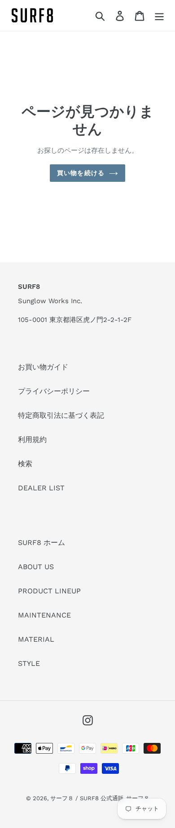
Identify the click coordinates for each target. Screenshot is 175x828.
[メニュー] (159, 15)
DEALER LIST (41, 488)
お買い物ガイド (43, 367)
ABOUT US (36, 566)
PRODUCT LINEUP (49, 591)
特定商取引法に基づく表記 (61, 415)
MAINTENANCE (44, 615)
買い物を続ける (81, 172)
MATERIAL (36, 639)
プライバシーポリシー (54, 391)
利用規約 (32, 439)
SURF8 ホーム (41, 542)
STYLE (29, 663)
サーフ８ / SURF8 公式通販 (87, 798)
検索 (25, 463)
